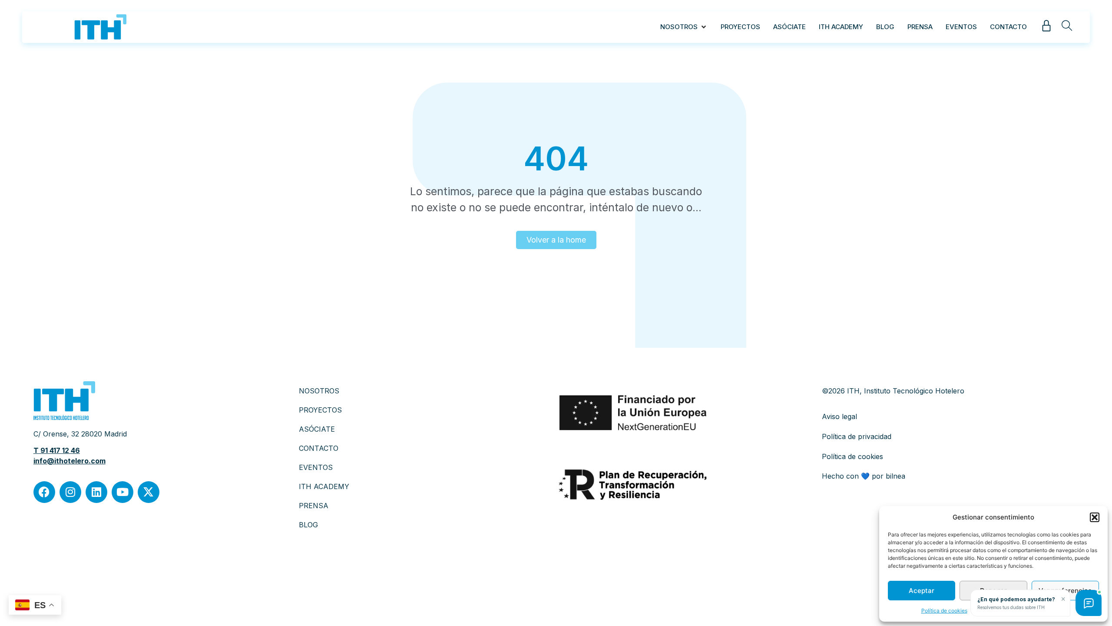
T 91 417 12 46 (56, 450)
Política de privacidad (856, 436)
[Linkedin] (96, 492)
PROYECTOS (320, 410)
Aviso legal (839, 416)
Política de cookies (944, 610)
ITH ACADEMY (324, 486)
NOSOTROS (319, 390)
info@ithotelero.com (69, 460)
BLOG (308, 524)
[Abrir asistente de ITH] (1089, 603)
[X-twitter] (148, 492)
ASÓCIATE (317, 429)
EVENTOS (316, 467)
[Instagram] (70, 492)
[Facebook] (44, 492)
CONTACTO (318, 448)
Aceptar (921, 590)
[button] (1094, 517)
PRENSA (313, 505)
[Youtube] (122, 492)
